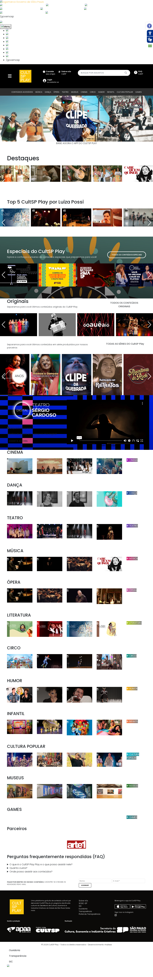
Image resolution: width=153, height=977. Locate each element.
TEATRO (65, 92)
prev (9, 118)
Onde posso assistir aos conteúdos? (31, 871)
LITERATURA (135, 623)
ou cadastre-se (53, 80)
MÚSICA (38, 92)
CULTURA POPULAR (125, 92)
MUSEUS (74, 92)
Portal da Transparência (89, 914)
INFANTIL (110, 92)
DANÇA (48, 92)
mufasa (108, 944)
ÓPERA (56, 92)
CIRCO (93, 92)
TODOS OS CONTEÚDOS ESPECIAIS (126, 254)
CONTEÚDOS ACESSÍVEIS (22, 92)
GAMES (139, 92)
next (143, 118)
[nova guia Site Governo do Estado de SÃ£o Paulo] (22, 1)
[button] (149, 26)
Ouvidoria (83, 908)
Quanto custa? (18, 868)
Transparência (85, 911)
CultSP (66, 72)
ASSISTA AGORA (18, 441)
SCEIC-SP (83, 903)
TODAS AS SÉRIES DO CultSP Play (125, 344)
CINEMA (84, 92)
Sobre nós (83, 900)
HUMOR (101, 92)
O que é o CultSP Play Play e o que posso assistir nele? (41, 864)
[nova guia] (12, 22)
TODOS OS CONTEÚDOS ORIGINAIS (124, 304)
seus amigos (50, 72)
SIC (80, 906)
